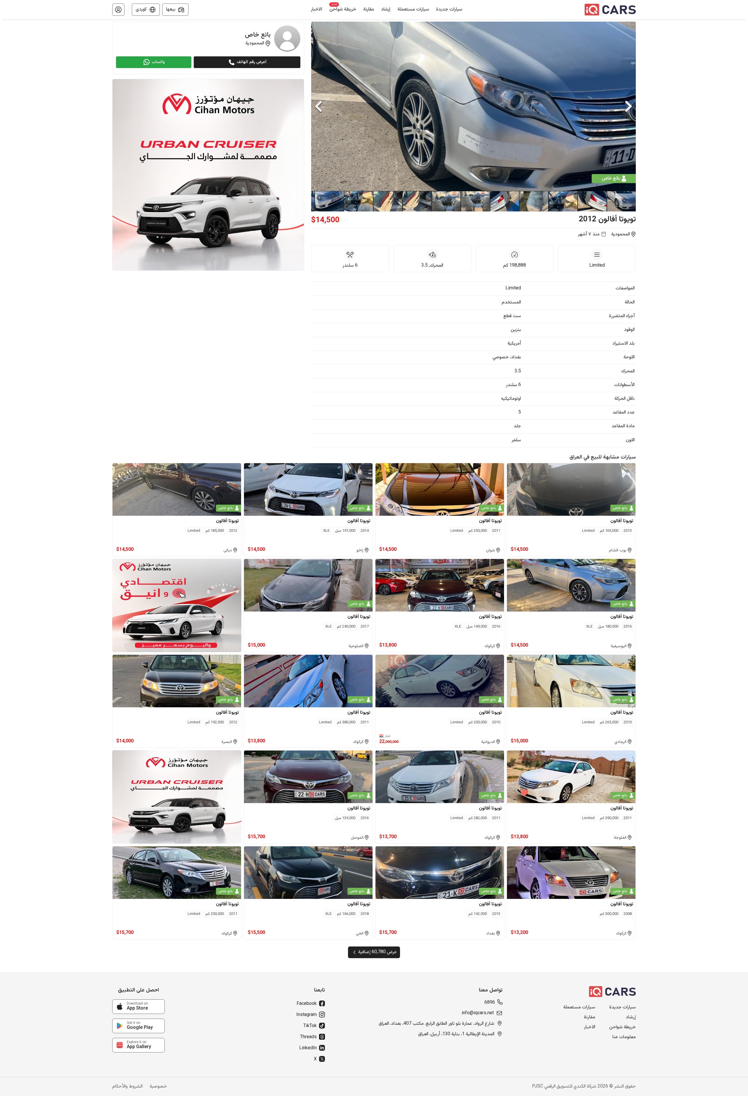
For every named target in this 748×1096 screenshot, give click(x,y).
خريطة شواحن (622, 1027)
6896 (489, 1002)
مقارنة (589, 1017)
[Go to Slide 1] (621, 201)
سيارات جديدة (622, 1007)
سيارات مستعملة (579, 1007)
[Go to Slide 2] (592, 201)
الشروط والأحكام (127, 1086)
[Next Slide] (628, 106)
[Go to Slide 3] (562, 201)
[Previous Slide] (318, 106)
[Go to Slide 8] (416, 201)
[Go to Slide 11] (329, 201)
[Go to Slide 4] (533, 201)
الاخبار (589, 1027)
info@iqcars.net (478, 1013)
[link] (138, 1006)
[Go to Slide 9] (387, 201)
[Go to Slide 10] (358, 201)
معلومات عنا (624, 1037)
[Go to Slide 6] (475, 201)
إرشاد (631, 1017)
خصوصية (158, 1086)
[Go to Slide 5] (504, 201)
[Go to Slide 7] (445, 201)
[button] (118, 10)
